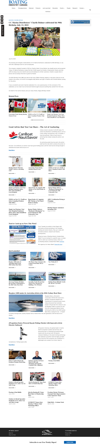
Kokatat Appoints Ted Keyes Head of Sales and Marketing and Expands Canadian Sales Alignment (36, 363)
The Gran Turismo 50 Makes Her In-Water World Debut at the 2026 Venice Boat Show (16, 283)
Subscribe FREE (2, 30)
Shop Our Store (12, 434)
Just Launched (46, 8)
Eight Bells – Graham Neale (56, 402)
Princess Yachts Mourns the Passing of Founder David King (17, 361)
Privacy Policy (68, 433)
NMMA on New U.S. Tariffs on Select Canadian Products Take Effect (17, 116)
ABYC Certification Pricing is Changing (56, 200)
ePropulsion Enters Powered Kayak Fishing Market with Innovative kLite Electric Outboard (35, 324)
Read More (12, 150)
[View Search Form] (90, 10)
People (68, 8)
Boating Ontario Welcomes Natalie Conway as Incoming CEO (16, 169)
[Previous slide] (11, 108)
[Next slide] (63, 108)
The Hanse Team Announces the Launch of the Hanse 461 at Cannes (37, 263)
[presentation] (18, 105)
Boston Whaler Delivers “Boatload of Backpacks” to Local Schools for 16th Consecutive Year (56, 190)
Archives (62, 241)
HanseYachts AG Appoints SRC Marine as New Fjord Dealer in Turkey (55, 116)
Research (75, 8)
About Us (11, 433)
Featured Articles (18, 20)
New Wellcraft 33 (53, 262)
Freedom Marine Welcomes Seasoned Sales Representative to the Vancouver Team (56, 393)
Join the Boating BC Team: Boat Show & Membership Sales (37, 382)
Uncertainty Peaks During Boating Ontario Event (35, 168)
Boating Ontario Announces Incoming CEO (56, 208)
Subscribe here (58, 244)
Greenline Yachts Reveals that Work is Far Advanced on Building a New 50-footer (36, 283)
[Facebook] (2, 16)
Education (55, 8)
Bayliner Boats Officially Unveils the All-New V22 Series (57, 282)
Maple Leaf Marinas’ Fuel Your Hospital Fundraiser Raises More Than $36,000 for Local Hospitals (37, 116)
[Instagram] (2, 22)
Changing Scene (22, 8)
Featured (31, 8)
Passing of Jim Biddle (54, 361)
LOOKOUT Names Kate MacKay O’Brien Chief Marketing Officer (55, 383)
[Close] (99, 438)
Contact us (67, 434)
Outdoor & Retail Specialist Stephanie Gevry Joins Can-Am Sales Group (17, 383)
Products (38, 8)
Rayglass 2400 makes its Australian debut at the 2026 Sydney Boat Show (15, 263)
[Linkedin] (2, 19)
